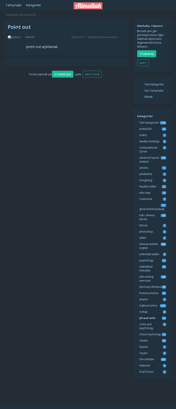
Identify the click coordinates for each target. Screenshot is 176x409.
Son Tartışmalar (154, 90)
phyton (143, 299)
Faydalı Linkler (147, 186)
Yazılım (143, 340)
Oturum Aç (147, 53)
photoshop (146, 231)
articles (143, 168)
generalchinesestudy (151, 209)
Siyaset (143, 347)
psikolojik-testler (149, 254)
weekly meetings (149, 141)
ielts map (144, 193)
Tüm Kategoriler (154, 84)
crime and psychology (146, 326)
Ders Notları (146, 359)
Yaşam (143, 353)
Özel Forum (146, 372)
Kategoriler (33, 5)
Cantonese (145, 199)
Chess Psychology (150, 334)
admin (30, 37)
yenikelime (145, 174)
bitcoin (143, 225)
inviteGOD (145, 129)
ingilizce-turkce (148, 305)
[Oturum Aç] (145, 5)
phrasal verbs (108, 37)
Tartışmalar (13, 5)
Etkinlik (148, 97)
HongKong (145, 180)
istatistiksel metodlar (146, 268)
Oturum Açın (62, 74)
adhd (142, 238)
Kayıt (143, 62)
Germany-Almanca (150, 287)
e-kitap (143, 312)
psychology (146, 260)
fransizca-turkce (149, 293)
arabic (143, 135)
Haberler (144, 365)
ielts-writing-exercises (146, 278)
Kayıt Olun (92, 74)
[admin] (14, 37)
